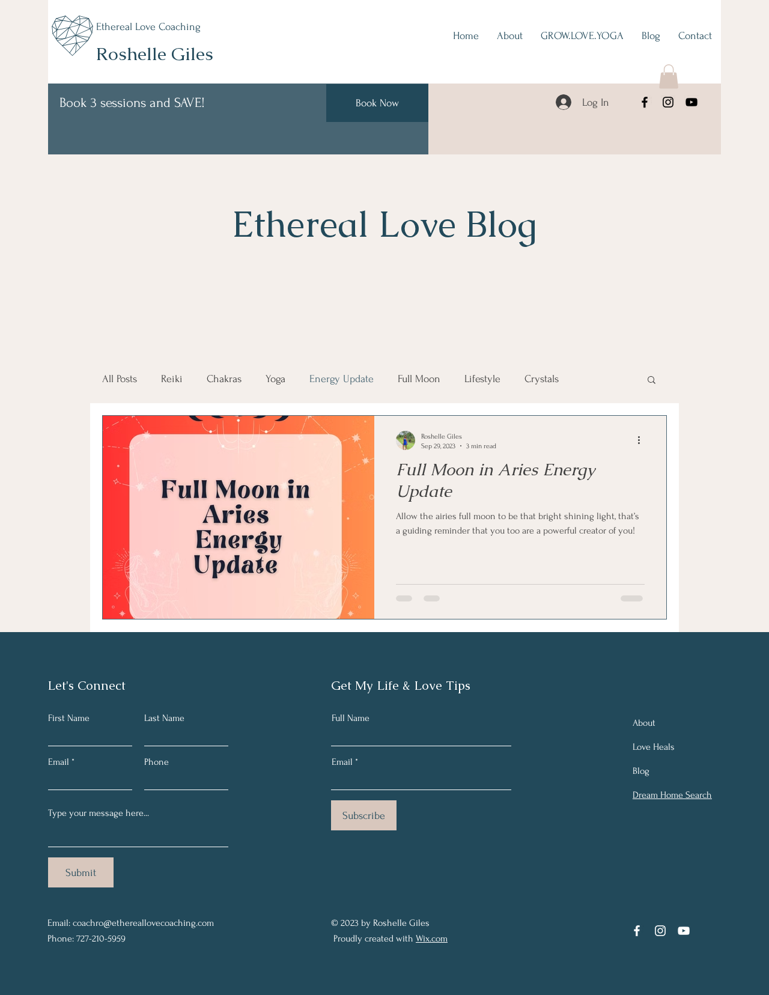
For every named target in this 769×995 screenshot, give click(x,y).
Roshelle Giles (154, 53)
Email (58, 762)
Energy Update (341, 379)
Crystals (541, 379)
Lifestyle (482, 379)
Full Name (350, 718)
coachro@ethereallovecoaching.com (143, 922)
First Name (69, 718)
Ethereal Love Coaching (148, 26)
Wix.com (432, 938)
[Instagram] (668, 102)
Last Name (164, 718)
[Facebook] (644, 102)
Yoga (275, 379)
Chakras (224, 379)
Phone (156, 762)
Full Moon (419, 379)
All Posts (119, 379)
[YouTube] (691, 102)
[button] (668, 76)
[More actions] (643, 440)
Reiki (172, 379)
